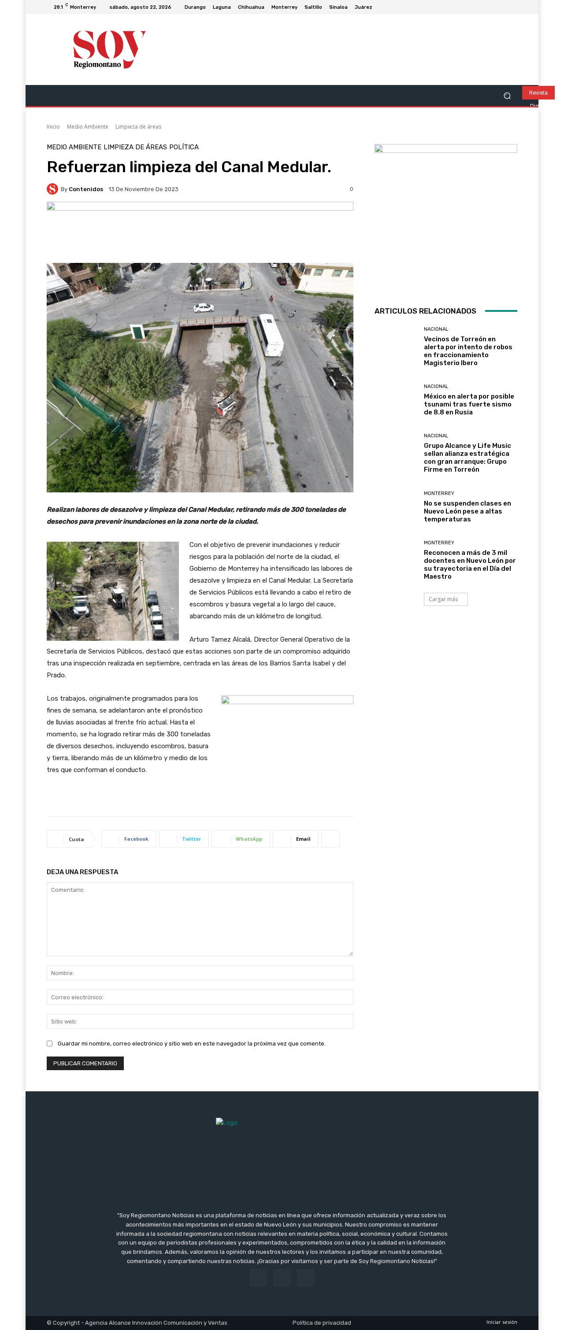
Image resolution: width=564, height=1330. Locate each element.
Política (184, 147)
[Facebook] (491, 7)
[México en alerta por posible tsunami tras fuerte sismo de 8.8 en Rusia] (396, 400)
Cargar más (443, 599)
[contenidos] (54, 189)
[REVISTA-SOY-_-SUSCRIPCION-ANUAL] (446, 215)
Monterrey (439, 493)
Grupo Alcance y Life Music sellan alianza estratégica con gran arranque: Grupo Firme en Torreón (467, 457)
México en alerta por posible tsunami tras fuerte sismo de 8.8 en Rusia (469, 404)
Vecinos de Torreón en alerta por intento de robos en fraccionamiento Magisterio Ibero (468, 351)
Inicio (53, 126)
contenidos (86, 189)
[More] (330, 839)
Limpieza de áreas (138, 126)
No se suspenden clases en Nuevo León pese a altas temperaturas (467, 511)
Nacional (436, 329)
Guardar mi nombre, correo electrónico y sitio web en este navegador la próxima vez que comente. (192, 1043)
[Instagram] (501, 7)
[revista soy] (200, 232)
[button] (507, 95)
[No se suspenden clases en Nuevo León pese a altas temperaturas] (396, 507)
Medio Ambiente (87, 126)
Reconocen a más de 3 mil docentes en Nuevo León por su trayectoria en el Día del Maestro (470, 564)
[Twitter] (512, 7)
